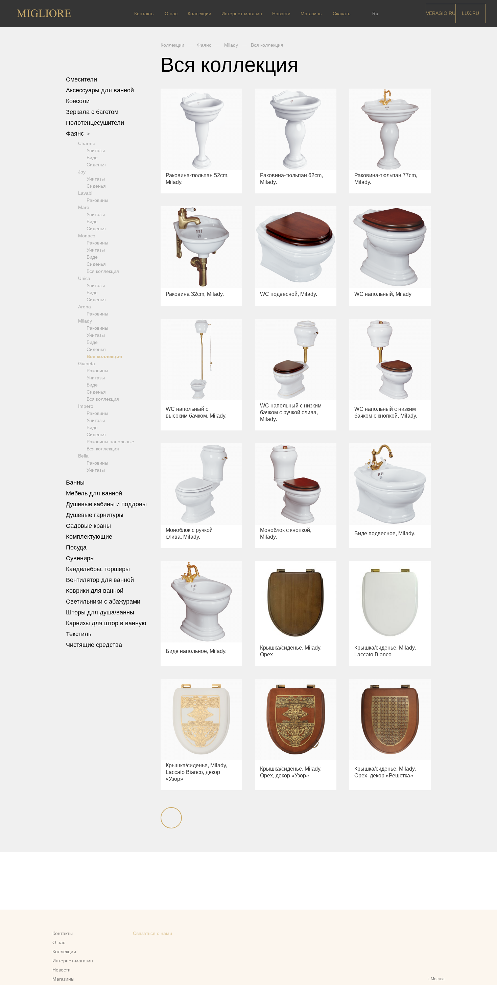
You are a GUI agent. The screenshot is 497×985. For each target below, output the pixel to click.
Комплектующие (90, 537)
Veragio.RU (440, 13)
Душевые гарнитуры (95, 515)
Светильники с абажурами (103, 602)
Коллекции (199, 13)
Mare (83, 207)
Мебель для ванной (95, 493)
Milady (85, 321)
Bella (83, 455)
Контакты (144, 13)
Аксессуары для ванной (101, 90)
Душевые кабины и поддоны (107, 504)
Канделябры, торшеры (98, 569)
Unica (84, 278)
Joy (82, 171)
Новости (281, 13)
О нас (171, 13)
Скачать (341, 13)
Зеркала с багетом (92, 112)
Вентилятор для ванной (100, 580)
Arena (84, 306)
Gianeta (86, 363)
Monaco (86, 235)
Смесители (82, 79)
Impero (85, 406)
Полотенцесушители (96, 123)
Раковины (97, 200)
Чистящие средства (94, 645)
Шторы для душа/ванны (100, 612)
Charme (86, 143)
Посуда (77, 547)
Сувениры (81, 558)
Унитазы (96, 150)
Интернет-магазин (241, 13)
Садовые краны (88, 526)
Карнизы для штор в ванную (106, 623)
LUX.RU (470, 13)
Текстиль (79, 634)
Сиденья (96, 164)
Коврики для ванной (95, 591)
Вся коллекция (103, 271)
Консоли (78, 101)
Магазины (312, 13)
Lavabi (85, 193)
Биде (92, 157)
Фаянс (76, 134)
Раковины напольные (110, 441)
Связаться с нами (152, 933)
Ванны (76, 482)
